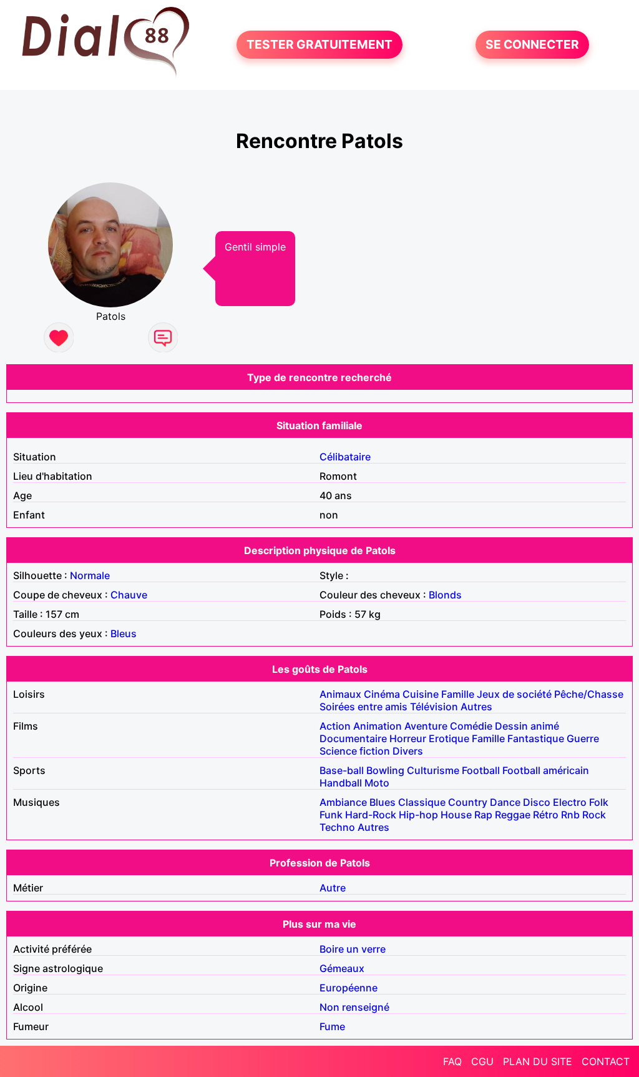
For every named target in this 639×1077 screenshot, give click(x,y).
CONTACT (606, 1061)
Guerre (583, 738)
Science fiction (355, 751)
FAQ (452, 1061)
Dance (505, 802)
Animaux (340, 694)
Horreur (407, 738)
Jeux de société (514, 694)
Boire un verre (353, 949)
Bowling (385, 770)
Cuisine (420, 694)
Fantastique (535, 738)
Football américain (545, 770)
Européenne (349, 987)
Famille (457, 694)
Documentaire (353, 738)
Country (467, 802)
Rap (483, 814)
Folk (598, 802)
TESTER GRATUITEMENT (319, 44)
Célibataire (345, 456)
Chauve (128, 594)
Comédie (471, 726)
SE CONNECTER (532, 44)
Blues (382, 802)
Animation (377, 726)
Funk (331, 814)
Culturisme (433, 770)
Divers (408, 751)
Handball (341, 783)
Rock (594, 814)
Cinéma (382, 694)
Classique (422, 802)
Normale (90, 575)
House (456, 814)
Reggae (512, 814)
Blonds (445, 594)
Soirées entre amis (363, 706)
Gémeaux (342, 968)
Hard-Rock (370, 814)
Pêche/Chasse (588, 694)
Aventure (425, 726)
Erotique (449, 738)
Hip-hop (418, 814)
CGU (482, 1061)
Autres (476, 706)
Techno (337, 827)
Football (481, 770)
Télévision (434, 706)
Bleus (123, 633)
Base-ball (342, 770)
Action (335, 726)
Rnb (570, 814)
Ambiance (343, 802)
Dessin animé (527, 726)
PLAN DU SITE (537, 1061)
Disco (536, 802)
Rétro (546, 814)
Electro (570, 802)
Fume (332, 1026)
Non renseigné (354, 1007)
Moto (376, 783)
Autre (333, 887)
